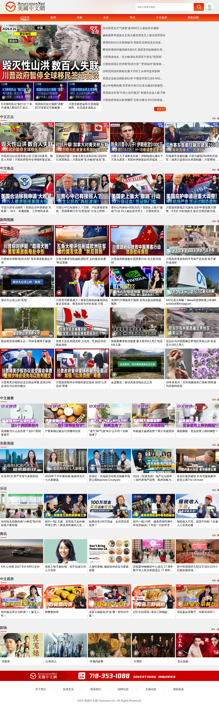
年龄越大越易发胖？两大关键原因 (153, 431)
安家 (79, 17)
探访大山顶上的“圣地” (14, 300)
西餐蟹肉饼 (52, 612)
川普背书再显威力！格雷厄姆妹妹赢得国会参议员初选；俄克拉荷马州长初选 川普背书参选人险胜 (82, 304)
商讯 (132, 17)
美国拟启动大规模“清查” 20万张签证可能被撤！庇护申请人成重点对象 (50, 108)
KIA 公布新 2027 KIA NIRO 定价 (20, 566)
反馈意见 (68, 689)
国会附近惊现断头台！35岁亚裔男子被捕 (26, 341)
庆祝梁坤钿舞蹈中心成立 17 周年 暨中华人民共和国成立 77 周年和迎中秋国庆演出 (153, 570)
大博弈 (138, 661)
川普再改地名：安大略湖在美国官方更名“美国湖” (132, 56)
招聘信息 (123, 689)
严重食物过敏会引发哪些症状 (63, 431)
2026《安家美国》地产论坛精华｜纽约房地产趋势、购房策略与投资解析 (153, 480)
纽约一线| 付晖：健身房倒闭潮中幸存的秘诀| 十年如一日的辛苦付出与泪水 (153, 525)
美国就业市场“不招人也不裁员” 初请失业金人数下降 (134, 92)
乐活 (106, 17)
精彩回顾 (193, 17)
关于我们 (40, 689)
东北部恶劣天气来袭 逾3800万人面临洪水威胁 (131, 28)
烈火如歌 (183, 661)
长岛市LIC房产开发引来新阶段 (19, 476)
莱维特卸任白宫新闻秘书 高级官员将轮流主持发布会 (134, 42)
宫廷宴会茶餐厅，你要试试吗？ (196, 612)
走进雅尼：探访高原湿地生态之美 (131, 382)
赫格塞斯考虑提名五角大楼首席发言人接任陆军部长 (134, 35)
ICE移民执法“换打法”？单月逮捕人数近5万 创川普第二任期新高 (16, 108)
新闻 (53, 17)
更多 (160, 109)
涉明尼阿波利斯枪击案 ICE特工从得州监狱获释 (131, 71)
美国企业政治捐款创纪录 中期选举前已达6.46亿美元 (134, 78)
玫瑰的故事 (96, 661)
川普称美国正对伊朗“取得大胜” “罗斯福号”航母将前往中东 (134, 64)
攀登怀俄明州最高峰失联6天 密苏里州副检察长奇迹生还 (134, 49)
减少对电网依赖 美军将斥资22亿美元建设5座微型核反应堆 (134, 85)
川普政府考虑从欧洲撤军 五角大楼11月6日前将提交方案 (134, 99)
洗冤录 (6, 661)
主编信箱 (150, 689)
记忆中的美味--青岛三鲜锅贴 (150, 612)
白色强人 (51, 661)
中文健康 (161, 17)
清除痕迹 (178, 689)
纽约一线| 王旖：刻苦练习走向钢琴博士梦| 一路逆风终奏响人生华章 (65, 525)
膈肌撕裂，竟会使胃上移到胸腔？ (197, 431)
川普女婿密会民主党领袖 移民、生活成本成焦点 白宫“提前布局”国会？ (84, 108)
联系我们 (95, 689)
